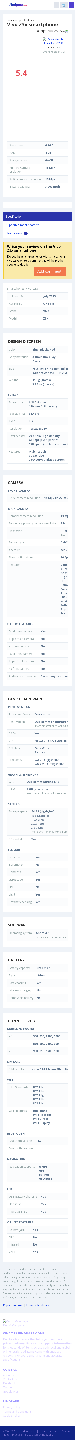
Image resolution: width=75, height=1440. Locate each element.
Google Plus (11, 1391)
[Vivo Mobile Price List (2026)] (54, 41)
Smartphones (15, 288)
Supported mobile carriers (22, 225)
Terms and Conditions (17, 1411)
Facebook (9, 1383)
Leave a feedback (37, 1305)
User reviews (16, 233)
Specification (14, 216)
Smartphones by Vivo (54, 51)
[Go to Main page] (37, 1321)
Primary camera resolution (19, 169)
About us (9, 1375)
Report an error (13, 1305)
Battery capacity (19, 186)
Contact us (10, 1379)
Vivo (58, 47)
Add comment (50, 271)
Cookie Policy (11, 1415)
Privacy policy (11, 1407)
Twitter (7, 1387)
